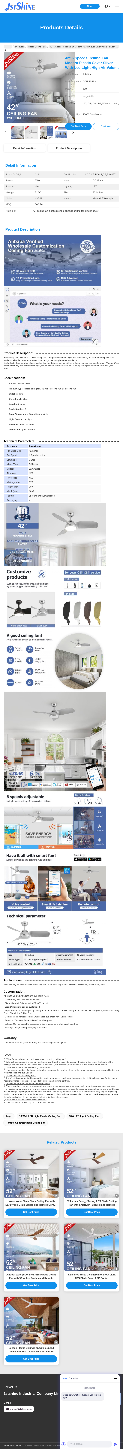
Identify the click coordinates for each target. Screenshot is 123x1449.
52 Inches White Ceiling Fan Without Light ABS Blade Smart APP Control (92, 1276)
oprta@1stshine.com (21, 1409)
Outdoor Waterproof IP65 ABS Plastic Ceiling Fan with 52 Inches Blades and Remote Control (31, 1276)
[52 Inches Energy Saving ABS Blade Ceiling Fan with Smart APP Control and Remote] (91, 1173)
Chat (89, 6)
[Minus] (115, 1378)
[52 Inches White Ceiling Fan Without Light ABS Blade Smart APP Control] (91, 1247)
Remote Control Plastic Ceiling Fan (25, 1123)
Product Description (69, 148)
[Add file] (64, 1444)
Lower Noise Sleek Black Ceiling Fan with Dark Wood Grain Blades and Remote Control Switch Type (31, 1203)
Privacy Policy (9, 1445)
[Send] (115, 1444)
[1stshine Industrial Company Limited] (20, 6)
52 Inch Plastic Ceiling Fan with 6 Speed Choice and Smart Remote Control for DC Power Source (31, 1350)
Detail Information (24, 148)
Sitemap (18, 1445)
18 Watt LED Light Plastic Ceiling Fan (40, 1116)
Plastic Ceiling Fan (37, 47)
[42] (39, 87)
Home (8, 47)
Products (19, 47)
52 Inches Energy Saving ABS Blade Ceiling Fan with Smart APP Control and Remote (92, 1203)
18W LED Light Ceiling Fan (84, 1116)
